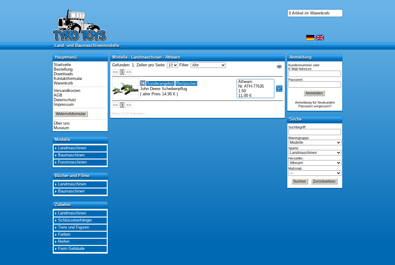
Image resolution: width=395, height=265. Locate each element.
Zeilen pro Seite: (151, 65)
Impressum (64, 104)
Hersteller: (296, 158)
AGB (58, 95)
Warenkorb (63, 83)
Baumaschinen (71, 155)
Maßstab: (295, 168)
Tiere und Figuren (73, 227)
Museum (61, 128)
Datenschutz (65, 99)
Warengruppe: (299, 138)
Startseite (62, 64)
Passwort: (295, 79)
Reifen (63, 241)
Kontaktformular (68, 78)
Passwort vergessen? (314, 106)
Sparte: (293, 148)
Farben (64, 234)
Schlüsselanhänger (75, 220)
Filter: (184, 65)
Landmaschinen (72, 148)
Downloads (63, 74)
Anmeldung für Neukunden (315, 102)
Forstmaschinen (72, 162)
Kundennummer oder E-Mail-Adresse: (304, 67)
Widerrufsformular (71, 114)
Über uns (62, 123)
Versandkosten (67, 90)
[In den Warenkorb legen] (279, 88)
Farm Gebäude (71, 248)
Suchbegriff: (297, 127)
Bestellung (63, 69)
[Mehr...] (125, 88)
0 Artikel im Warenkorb (309, 13)
